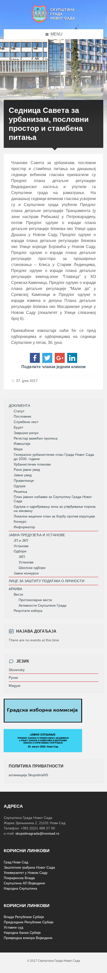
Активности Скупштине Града (42, 605)
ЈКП (22, 557)
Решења (20, 491)
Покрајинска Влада (19, 878)
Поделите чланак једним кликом (53, 367)
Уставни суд (13, 927)
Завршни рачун (26, 433)
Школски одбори (32, 568)
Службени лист (26, 422)
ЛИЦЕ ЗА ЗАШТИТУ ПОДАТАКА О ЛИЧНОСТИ (46, 581)
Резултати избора (28, 611)
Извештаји (22, 444)
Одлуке (20, 486)
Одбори (20, 551)
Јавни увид (23, 475)
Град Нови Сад (16, 862)
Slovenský (17, 670)
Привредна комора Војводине (28, 938)
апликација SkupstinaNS (28, 775)
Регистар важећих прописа (35, 438)
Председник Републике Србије (29, 922)
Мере (18, 449)
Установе (21, 546)
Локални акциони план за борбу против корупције (54, 516)
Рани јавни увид (27, 470)
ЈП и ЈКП (21, 540)
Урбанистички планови (32, 464)
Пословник (22, 416)
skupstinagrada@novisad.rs (37, 833)
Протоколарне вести (35, 600)
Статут (19, 411)
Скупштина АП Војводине (24, 883)
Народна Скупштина (20, 888)
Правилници (24, 481)
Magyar (15, 686)
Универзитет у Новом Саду (26, 873)
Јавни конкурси (26, 573)
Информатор (24, 527)
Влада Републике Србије (24, 917)
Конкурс (20, 521)
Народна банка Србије (22, 933)
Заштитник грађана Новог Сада (29, 867)
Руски (13, 678)
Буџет (18, 427)
